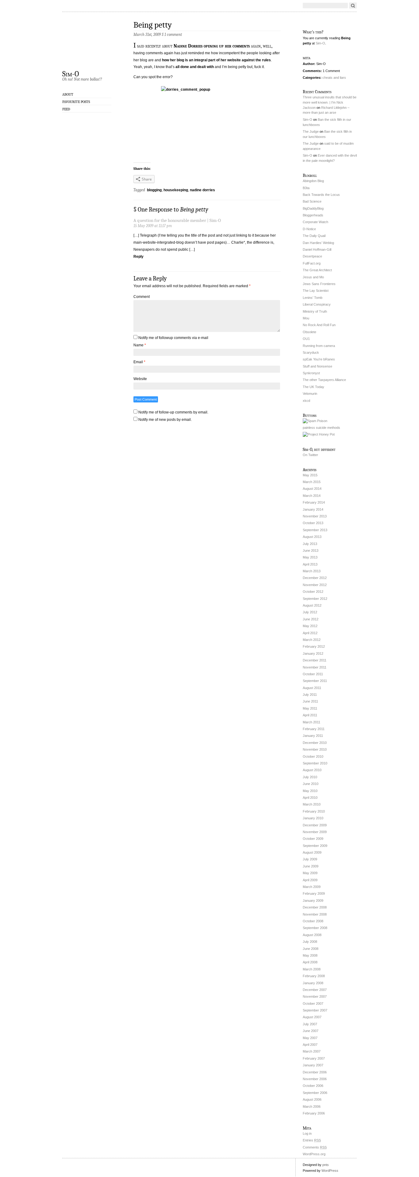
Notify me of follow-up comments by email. (173, 412)
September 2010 (315, 763)
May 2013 (310, 557)
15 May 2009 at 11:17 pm (152, 225)
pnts (325, 1165)
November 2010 (315, 749)
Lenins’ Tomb (312, 297)
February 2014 (314, 502)
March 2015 (312, 482)
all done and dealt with (194, 67)
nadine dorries (202, 190)
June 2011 (310, 701)
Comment (141, 297)
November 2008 (315, 914)
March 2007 (312, 1051)
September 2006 (315, 1093)
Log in (307, 1133)
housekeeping (175, 190)
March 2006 (312, 1106)
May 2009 (310, 873)
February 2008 (314, 976)
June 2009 (310, 866)
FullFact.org (312, 263)
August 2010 (312, 770)
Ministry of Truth (315, 311)
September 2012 (315, 598)
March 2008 (312, 969)
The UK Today (313, 387)
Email (139, 362)
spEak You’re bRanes (319, 359)
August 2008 (312, 935)
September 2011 (315, 681)
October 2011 (313, 674)
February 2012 (314, 646)
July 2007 (310, 1024)
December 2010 (315, 743)
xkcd (306, 400)
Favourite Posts (76, 102)
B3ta (306, 188)
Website (140, 379)
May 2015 (310, 475)
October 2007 (313, 1003)
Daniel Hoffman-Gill (317, 249)
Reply (138, 256)
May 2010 (310, 791)
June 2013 (310, 550)
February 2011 (314, 729)
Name (139, 345)
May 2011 (310, 708)
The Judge (311, 131)
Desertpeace (312, 256)
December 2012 (315, 578)
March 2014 (312, 495)
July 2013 (310, 544)
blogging (154, 190)
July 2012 (310, 612)
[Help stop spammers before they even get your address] (319, 434)
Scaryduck (311, 352)
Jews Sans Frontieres (319, 284)
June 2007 (310, 1031)
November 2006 (315, 1079)
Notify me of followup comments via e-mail (173, 338)
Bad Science (312, 201)
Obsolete (309, 332)
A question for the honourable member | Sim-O (177, 220)
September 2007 (315, 1010)
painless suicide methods (321, 427)
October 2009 (313, 838)
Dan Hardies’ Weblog (318, 243)
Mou (306, 318)
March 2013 (312, 571)
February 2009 (314, 893)
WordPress (329, 1170)
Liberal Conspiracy (317, 304)
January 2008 (313, 983)
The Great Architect (317, 270)
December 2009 (315, 825)
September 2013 (315, 530)
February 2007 (314, 1058)
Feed (66, 109)
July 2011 (310, 694)
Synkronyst (311, 373)
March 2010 (312, 804)
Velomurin (310, 393)
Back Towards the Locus (321, 194)
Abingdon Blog (313, 181)
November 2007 (315, 996)
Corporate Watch (315, 222)
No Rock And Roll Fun (319, 325)
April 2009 (310, 880)
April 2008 (310, 962)
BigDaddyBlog (313, 208)
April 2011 (310, 715)
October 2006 (313, 1085)
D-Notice (309, 229)
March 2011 (311, 722)
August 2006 (312, 1099)
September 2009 (315, 846)
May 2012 (310, 626)
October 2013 (313, 523)
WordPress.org (314, 1154)
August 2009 (312, 852)
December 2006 (315, 1072)
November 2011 (314, 667)
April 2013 (310, 564)
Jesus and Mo (313, 277)
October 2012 (313, 591)
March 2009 (312, 887)
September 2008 (315, 928)
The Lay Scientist (316, 290)
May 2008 (310, 955)
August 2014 (312, 488)
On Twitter (310, 455)
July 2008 (310, 941)
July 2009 (310, 859)
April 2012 (310, 633)
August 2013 (312, 537)
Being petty (152, 25)
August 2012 (312, 605)
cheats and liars (334, 77)
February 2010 (314, 811)
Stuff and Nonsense (317, 366)
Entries (312, 1140)
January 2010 (313, 818)
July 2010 (310, 777)
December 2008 (315, 907)
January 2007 (313, 1065)
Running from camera (319, 346)
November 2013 (315, 516)
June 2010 (310, 784)
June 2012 (310, 619)
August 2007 (312, 1017)
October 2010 (313, 756)
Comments (315, 1147)
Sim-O (70, 74)
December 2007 (315, 990)
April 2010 (310, 797)
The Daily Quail (314, 236)
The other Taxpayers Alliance (324, 380)
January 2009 (313, 900)
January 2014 (313, 509)
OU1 (306, 339)
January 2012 (313, 653)
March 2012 (312, 640)
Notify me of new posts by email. (165, 419)
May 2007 (310, 1038)
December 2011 (314, 660)
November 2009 (315, 832)
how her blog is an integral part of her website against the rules (216, 60)
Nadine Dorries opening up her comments (211, 46)
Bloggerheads (313, 215)
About (67, 94)
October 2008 (313, 921)
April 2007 (310, 1044)
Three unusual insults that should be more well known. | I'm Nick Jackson (329, 102)
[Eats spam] (315, 421)
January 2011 (313, 735)
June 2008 (310, 948)
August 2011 (312, 688)
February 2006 (314, 1113)
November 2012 (315, 585)
